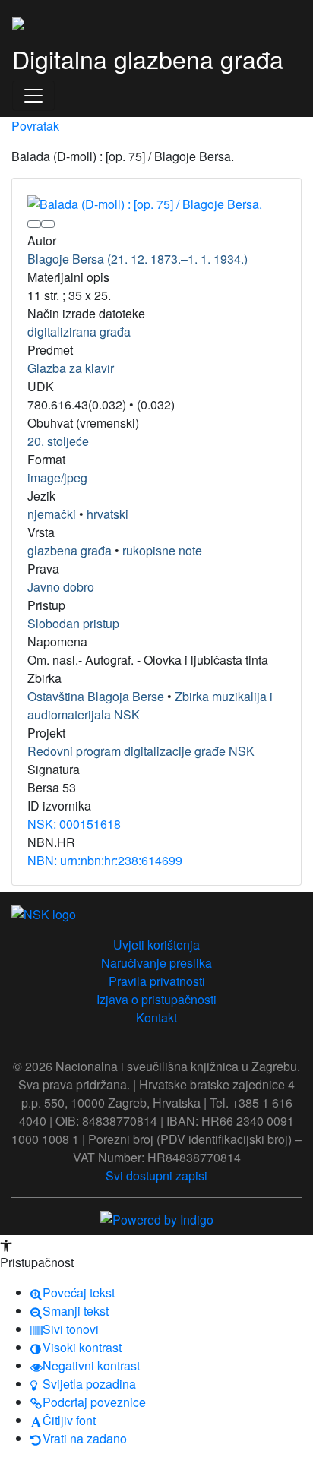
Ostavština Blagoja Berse (95, 696)
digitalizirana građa (79, 331)
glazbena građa (69, 550)
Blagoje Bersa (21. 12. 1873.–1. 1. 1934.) (137, 258)
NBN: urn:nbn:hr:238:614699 (104, 860)
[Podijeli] (48, 224)
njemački (51, 514)
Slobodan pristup (73, 623)
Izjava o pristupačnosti (156, 999)
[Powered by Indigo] (156, 1219)
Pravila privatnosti (157, 981)
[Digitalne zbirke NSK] (18, 21)
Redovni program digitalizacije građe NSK (141, 751)
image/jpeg (57, 477)
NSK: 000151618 (74, 824)
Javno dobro (60, 587)
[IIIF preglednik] (34, 224)
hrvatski (107, 514)
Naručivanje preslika (156, 963)
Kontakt (156, 1017)
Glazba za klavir (70, 368)
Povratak (35, 125)
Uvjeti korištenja (156, 944)
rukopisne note (162, 550)
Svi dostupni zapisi (156, 1175)
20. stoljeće (58, 441)
